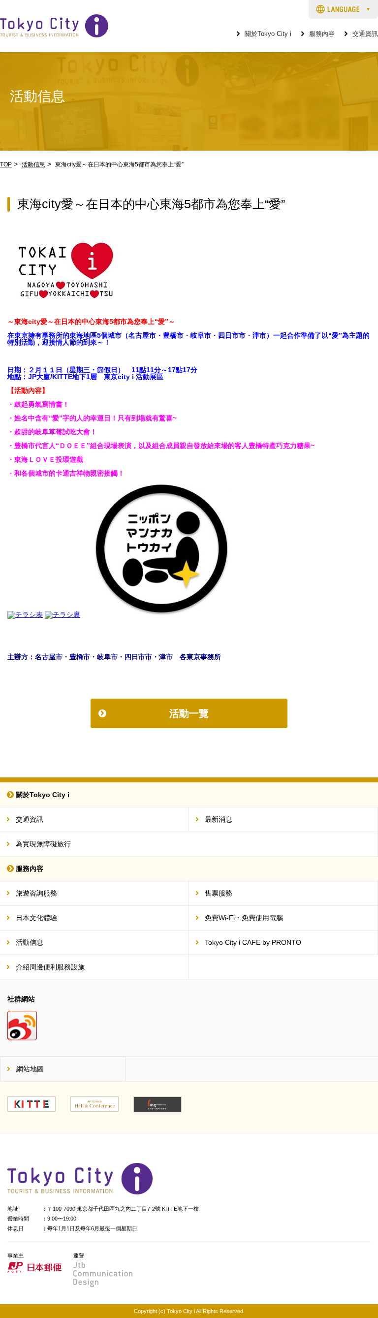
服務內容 (322, 34)
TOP (6, 164)
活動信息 (33, 164)
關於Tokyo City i (268, 34)
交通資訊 (365, 34)
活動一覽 (189, 713)
